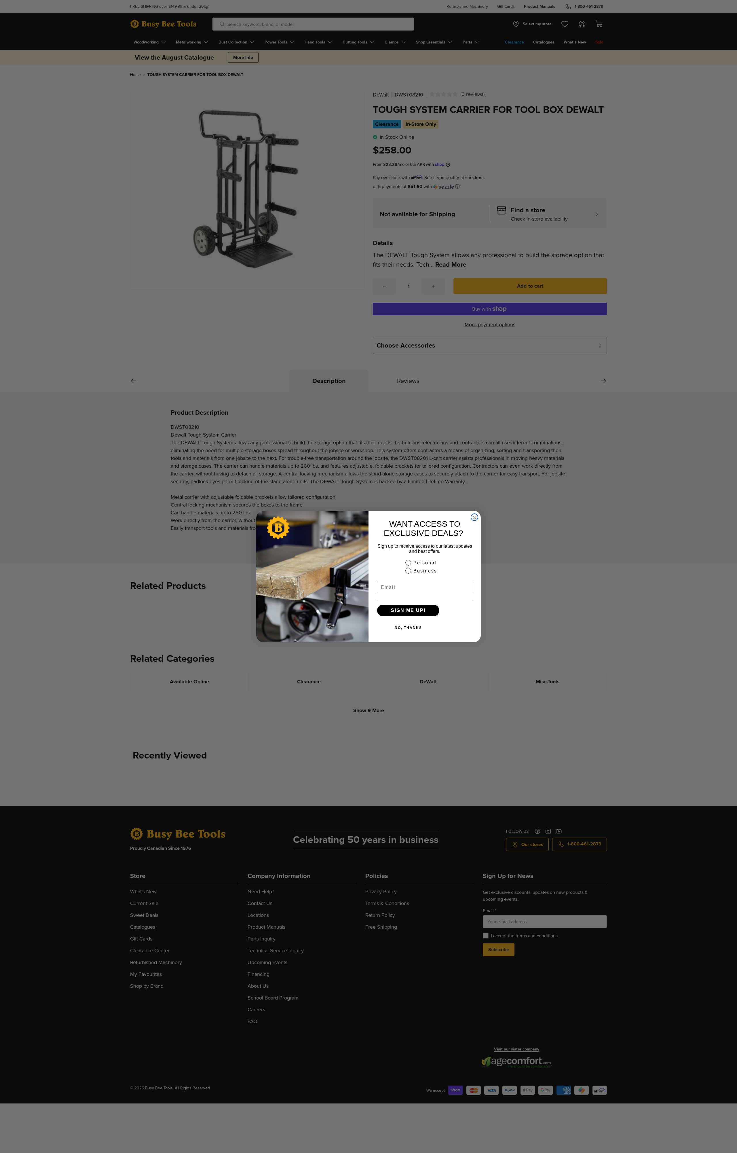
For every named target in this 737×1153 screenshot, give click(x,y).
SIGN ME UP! (408, 610)
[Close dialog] (474, 517)
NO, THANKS (408, 628)
